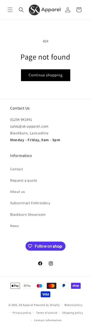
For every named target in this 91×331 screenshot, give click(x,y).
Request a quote (23, 180)
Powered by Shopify (47, 305)
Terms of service (46, 312)
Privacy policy (22, 312)
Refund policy (73, 305)
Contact (16, 169)
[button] (10, 9)
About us (17, 191)
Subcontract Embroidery (30, 203)
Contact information (47, 320)
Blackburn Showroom (28, 214)
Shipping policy (72, 312)
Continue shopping (46, 75)
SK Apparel (26, 305)
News (14, 226)
